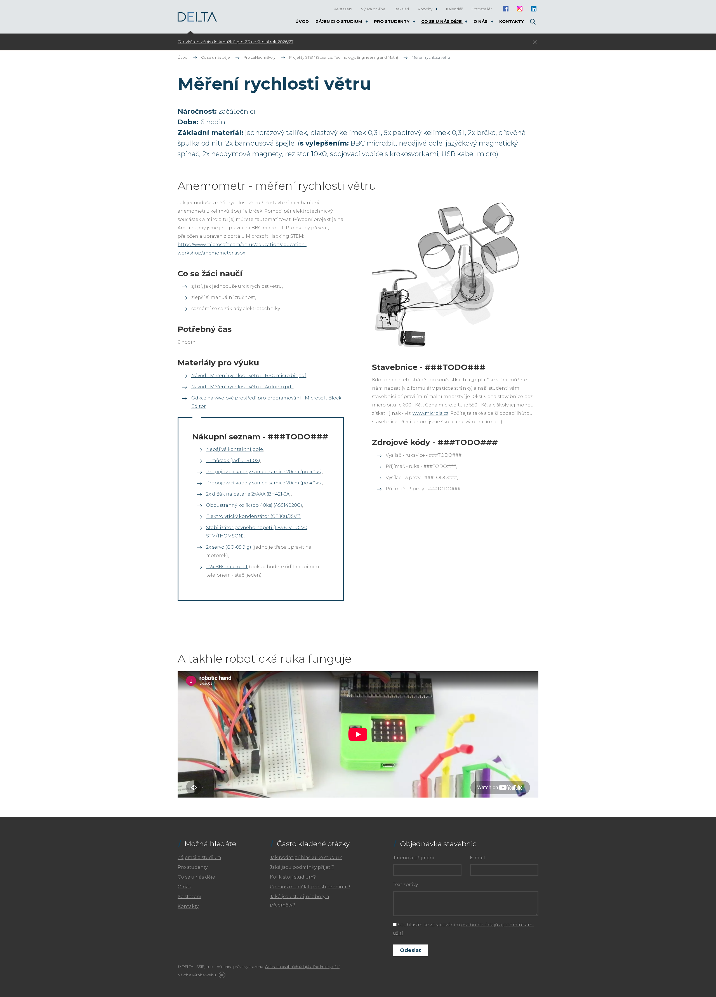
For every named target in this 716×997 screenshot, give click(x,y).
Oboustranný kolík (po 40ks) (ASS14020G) (254, 505)
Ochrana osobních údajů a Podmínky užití (302, 966)
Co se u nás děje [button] (442, 21)
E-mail (477, 857)
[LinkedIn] (533, 8)
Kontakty (188, 906)
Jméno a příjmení (413, 857)
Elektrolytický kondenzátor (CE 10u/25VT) (253, 516)
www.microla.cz (430, 413)
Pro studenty (193, 867)
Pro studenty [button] (392, 21)
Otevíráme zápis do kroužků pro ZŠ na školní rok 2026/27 (235, 41)
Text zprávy (405, 884)
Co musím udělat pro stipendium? (310, 886)
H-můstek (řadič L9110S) (233, 460)
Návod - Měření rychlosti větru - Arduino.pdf (242, 386)
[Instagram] (519, 8)
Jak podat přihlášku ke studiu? (306, 857)
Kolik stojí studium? (293, 877)
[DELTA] (197, 17)
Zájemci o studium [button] (339, 21)
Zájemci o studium (199, 857)
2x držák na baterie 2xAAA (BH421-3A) (248, 494)
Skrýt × (534, 42)
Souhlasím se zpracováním (463, 929)
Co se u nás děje (196, 877)
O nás (184, 886)
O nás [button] (481, 21)
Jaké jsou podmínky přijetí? (302, 867)
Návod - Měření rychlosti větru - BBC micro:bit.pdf (248, 375)
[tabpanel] (323, 42)
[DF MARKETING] (221, 975)
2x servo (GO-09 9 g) (228, 547)
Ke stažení (189, 896)
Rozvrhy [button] (425, 9)
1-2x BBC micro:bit (227, 566)
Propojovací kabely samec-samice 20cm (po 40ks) (264, 471)
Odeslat (410, 950)
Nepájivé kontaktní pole (234, 449)
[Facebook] (505, 8)
